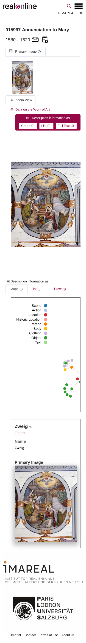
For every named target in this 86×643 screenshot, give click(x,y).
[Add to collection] (45, 40)
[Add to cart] (35, 40)
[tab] (26, 52)
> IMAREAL (66, 13)
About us (67, 635)
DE (81, 13)
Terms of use (48, 635)
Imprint (16, 635)
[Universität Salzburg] (43, 608)
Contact (30, 635)
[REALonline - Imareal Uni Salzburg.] (43, 6)
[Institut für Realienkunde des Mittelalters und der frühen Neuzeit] (43, 572)
